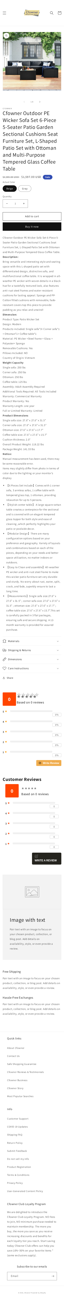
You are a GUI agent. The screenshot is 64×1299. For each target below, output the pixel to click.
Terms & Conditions (18, 1175)
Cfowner (27, 1293)
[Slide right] (40, 102)
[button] (4, 13)
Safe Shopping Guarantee (21, 1064)
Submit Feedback (17, 1150)
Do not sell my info (18, 1158)
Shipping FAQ (14, 1134)
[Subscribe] (53, 1276)
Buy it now (32, 226)
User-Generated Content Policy (25, 1191)
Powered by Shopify (38, 1293)
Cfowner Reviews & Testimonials (25, 1072)
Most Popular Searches (20, 1096)
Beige (9, 188)
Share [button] (10, 677)
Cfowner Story (15, 1088)
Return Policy (15, 1142)
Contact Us (13, 1056)
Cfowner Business (17, 1080)
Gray (25, 188)
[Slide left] (24, 102)
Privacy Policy (15, 1183)
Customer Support (18, 1118)
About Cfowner (16, 1048)
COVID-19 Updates (17, 1126)
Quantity (7, 196)
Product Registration (19, 1166)
